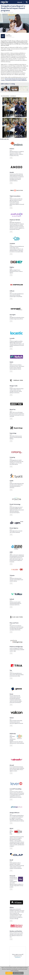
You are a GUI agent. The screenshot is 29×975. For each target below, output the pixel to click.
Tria (11, 670)
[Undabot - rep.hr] (16, 240)
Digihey (12, 267)
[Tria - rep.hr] (16, 667)
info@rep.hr (18, 957)
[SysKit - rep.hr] (16, 477)
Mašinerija (13, 733)
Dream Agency (14, 528)
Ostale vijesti (3, 12)
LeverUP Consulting (15, 789)
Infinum (12, 291)
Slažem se (9, 973)
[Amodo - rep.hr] (16, 168)
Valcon (12, 718)
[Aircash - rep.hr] (16, 760)
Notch (11, 362)
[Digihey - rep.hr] (16, 263)
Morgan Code (13, 386)
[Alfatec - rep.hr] (16, 904)
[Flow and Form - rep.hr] (16, 618)
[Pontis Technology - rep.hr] (16, 500)
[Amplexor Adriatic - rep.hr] (16, 216)
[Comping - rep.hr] (17, 454)
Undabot (12, 243)
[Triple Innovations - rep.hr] (16, 191)
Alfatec (12, 907)
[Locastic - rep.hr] (16, 334)
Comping (12, 457)
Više (11, 157)
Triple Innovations (15, 196)
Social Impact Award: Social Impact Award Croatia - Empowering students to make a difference (14, 79)
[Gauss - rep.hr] (16, 690)
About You (12, 409)
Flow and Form (14, 623)
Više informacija (18, 973)
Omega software (6, 96)
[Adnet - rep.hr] (18, 833)
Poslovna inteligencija (16, 647)
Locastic (12, 338)
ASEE (11, 552)
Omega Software (14, 813)
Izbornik (19, 2)
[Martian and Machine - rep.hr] (16, 927)
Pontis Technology (15, 504)
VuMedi (12, 599)
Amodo (12, 172)
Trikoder (12, 575)
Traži (26, 2)
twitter (9, 37)
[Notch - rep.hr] (16, 358)
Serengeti (12, 315)
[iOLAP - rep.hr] (16, 855)
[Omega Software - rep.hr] (16, 808)
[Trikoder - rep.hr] (17, 570)
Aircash (12, 765)
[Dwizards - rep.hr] (20, 881)
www (7, 37)
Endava (12, 149)
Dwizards (12, 876)
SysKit (11, 481)
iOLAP (11, 860)
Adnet (11, 828)
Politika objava (9, 35)
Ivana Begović (13, 96)
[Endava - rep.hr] (16, 145)
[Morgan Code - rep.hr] (16, 381)
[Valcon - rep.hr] (16, 713)
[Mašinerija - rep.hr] (19, 739)
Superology (13, 433)
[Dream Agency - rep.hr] (16, 523)
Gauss (11, 694)
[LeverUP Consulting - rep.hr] (16, 785)
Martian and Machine (16, 931)
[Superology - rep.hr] (16, 429)
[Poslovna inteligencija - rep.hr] (16, 642)
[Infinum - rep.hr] (16, 285)
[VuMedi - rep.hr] (16, 595)
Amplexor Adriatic (15, 220)
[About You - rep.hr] (16, 405)
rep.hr (4, 2)
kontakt (12, 37)
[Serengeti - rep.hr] (16, 310)
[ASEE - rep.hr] (17, 549)
